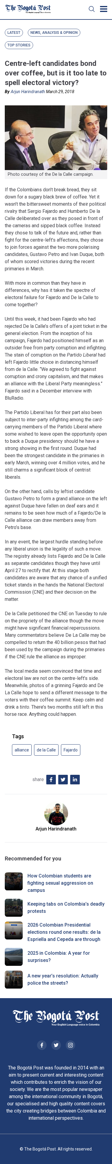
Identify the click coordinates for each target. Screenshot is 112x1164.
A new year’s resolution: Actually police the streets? (62, 979)
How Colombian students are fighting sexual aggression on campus (60, 883)
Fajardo (71, 750)
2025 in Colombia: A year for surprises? (58, 956)
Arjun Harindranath (28, 91)
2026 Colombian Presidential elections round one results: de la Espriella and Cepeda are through (64, 932)
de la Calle (46, 750)
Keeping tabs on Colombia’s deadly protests (66, 907)
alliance (22, 750)
